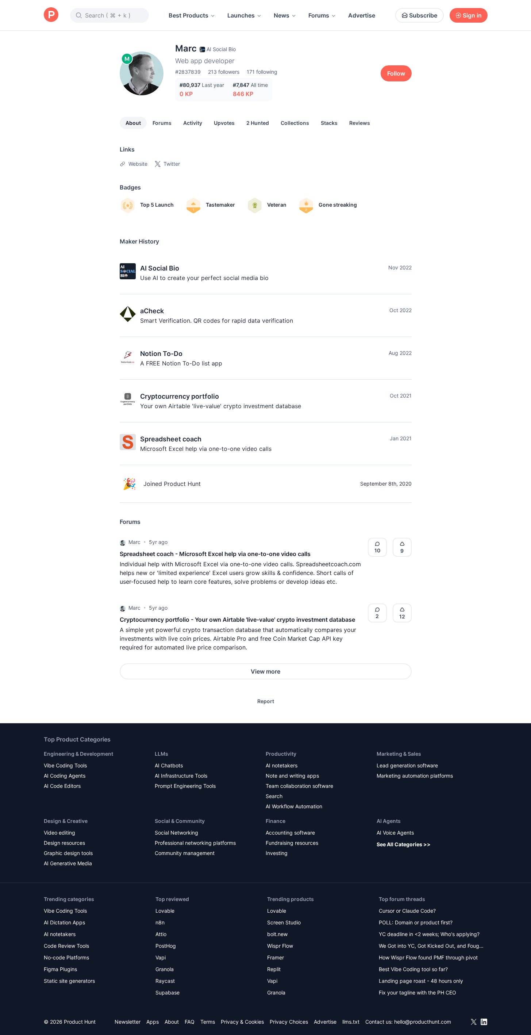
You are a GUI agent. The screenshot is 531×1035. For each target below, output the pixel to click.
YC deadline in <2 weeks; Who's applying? (429, 934)
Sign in (472, 15)
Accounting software (290, 832)
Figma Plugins (60, 969)
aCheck (152, 311)
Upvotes (224, 123)
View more (265, 671)
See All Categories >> (404, 844)
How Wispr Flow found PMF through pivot (428, 957)
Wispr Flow (280, 946)
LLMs (161, 754)
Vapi (160, 957)
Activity (192, 123)
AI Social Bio (159, 268)
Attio (160, 934)
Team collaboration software (299, 786)
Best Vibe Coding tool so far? (413, 969)
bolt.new (277, 934)
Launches (241, 15)
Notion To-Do (161, 353)
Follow (396, 73)
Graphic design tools (68, 853)
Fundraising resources (292, 843)
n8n (160, 922)
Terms (207, 1022)
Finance (275, 821)
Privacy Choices (289, 1022)
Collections (295, 123)
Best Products (188, 15)
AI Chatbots (169, 765)
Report (265, 701)
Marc (134, 542)
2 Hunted (257, 123)
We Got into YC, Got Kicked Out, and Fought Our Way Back (431, 946)
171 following (262, 72)
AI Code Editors (62, 786)
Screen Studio (284, 922)
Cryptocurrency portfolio (179, 396)
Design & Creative (66, 821)
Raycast (165, 981)
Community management (185, 853)
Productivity (281, 754)
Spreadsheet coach (170, 439)
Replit (274, 969)
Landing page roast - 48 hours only (421, 981)
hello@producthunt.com (422, 1022)
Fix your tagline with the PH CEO (417, 992)
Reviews (359, 123)
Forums (318, 15)
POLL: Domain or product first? (416, 922)
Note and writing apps (292, 776)
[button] (123, 542)
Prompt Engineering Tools (185, 786)
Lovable (164, 911)
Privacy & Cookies (242, 1022)
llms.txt (350, 1022)
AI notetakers (281, 765)
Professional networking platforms (195, 843)
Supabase (167, 992)
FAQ (190, 1022)
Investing (277, 853)
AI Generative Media (68, 863)
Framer (275, 957)
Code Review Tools (66, 946)
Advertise (361, 15)
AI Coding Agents (64, 776)
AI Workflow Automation (294, 806)
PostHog (165, 946)
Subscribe (423, 15)
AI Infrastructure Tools (181, 776)
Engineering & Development (78, 754)
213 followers (223, 72)
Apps (152, 1022)
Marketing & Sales (399, 754)
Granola (164, 969)
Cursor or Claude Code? (407, 911)
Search (274, 796)
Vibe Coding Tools (65, 765)
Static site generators (69, 981)
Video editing (59, 832)
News (281, 15)
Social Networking (176, 832)
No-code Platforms (66, 957)
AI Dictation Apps (64, 922)
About (133, 123)
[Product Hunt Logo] (51, 15)
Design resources (64, 843)
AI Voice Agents (395, 832)
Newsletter (128, 1022)
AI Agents (389, 821)
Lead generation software (407, 765)
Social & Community (180, 821)
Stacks (329, 123)
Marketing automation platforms (415, 776)
